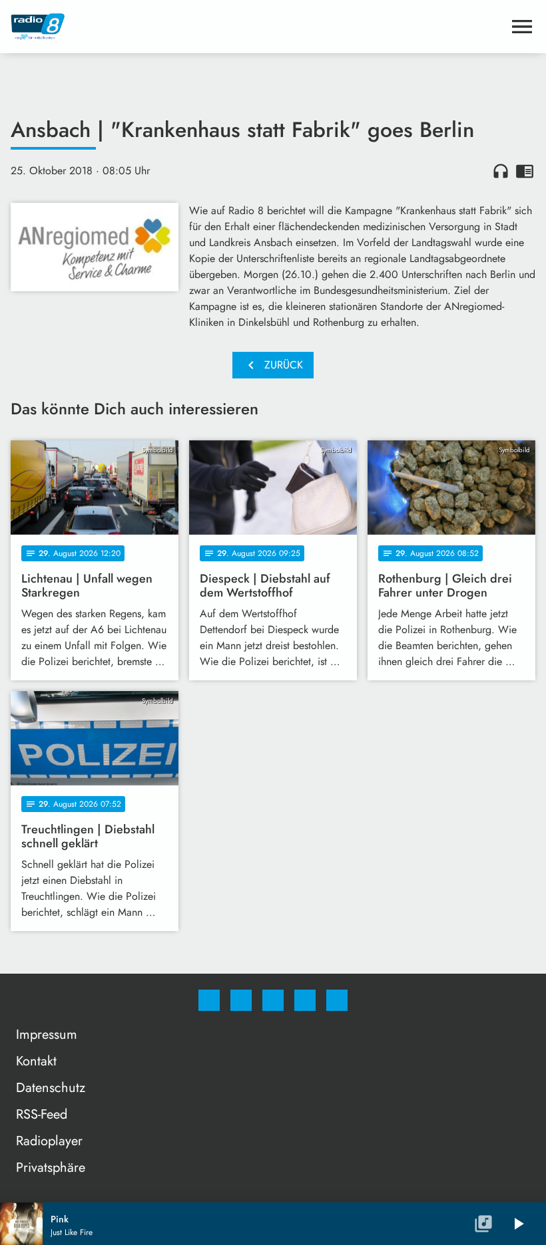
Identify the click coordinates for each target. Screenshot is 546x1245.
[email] (337, 1000)
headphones (500, 171)
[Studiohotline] (305, 1000)
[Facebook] (209, 1000)
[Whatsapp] (273, 1000)
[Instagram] (241, 1000)
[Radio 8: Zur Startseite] (257, 26)
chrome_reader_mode (524, 171)
